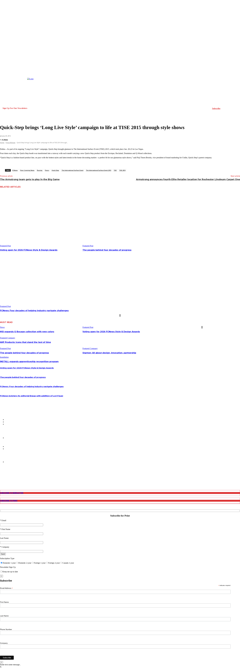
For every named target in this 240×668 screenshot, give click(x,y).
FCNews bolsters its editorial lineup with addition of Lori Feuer (31, 396)
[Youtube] (1, 480)
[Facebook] (1, 472)
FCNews (15, 170)
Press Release (10, 143)
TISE (115, 170)
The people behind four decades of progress (106, 250)
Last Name (4, 616)
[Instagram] (1, 474)
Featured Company (7, 338)
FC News (5, 140)
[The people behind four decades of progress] (122, 219)
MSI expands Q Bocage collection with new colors (27, 331)
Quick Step (55, 170)
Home (2, 143)
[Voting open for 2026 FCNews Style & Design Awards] (40, 219)
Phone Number (6, 629)
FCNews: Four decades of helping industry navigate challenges (34, 310)
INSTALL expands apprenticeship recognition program (29, 361)
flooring (39, 170)
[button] (3, 119)
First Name (4, 602)
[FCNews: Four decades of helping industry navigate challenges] (40, 279)
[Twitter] (1, 478)
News (2, 327)
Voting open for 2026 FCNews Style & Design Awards (28, 250)
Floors (47, 170)
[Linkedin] (1, 476)
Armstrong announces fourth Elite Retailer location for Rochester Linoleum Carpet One (188, 179)
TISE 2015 (122, 170)
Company (4, 643)
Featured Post (5, 246)
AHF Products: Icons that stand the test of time (25, 342)
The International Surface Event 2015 (98, 170)
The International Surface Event (72, 170)
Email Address (6, 588)
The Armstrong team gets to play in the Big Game (30, 179)
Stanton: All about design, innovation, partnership (109, 353)
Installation (4, 357)
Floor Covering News (27, 170)
